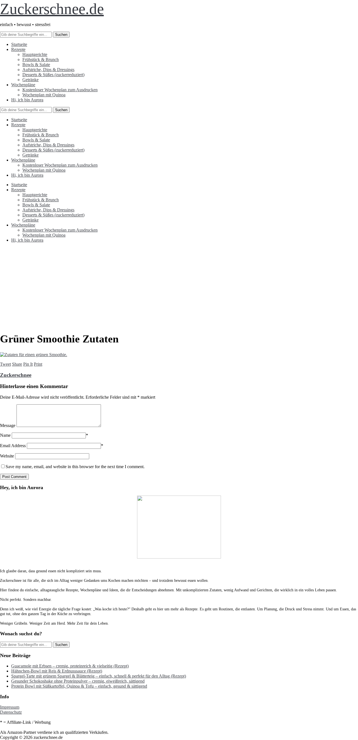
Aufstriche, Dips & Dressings (48, 69)
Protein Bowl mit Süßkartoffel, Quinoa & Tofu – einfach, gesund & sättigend (79, 686)
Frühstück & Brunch (40, 59)
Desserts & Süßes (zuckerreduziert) (53, 74)
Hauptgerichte (34, 54)
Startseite (19, 44)
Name (5, 435)
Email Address (13, 445)
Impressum (9, 707)
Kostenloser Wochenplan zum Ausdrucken (60, 89)
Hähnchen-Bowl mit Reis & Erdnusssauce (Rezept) (56, 671)
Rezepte (18, 49)
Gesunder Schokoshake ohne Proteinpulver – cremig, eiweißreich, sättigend (78, 681)
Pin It (28, 364)
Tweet (5, 364)
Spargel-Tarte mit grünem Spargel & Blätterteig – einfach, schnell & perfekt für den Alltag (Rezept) (98, 676)
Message (7, 425)
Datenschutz (11, 712)
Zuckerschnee (15, 375)
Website (7, 456)
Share (17, 364)
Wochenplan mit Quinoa (43, 94)
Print (38, 364)
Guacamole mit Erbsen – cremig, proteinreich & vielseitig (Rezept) (70, 666)
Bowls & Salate (36, 64)
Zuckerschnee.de (52, 8)
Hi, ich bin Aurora (27, 99)
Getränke (30, 79)
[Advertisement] (179, 286)
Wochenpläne (23, 84)
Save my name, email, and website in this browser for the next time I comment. (75, 466)
